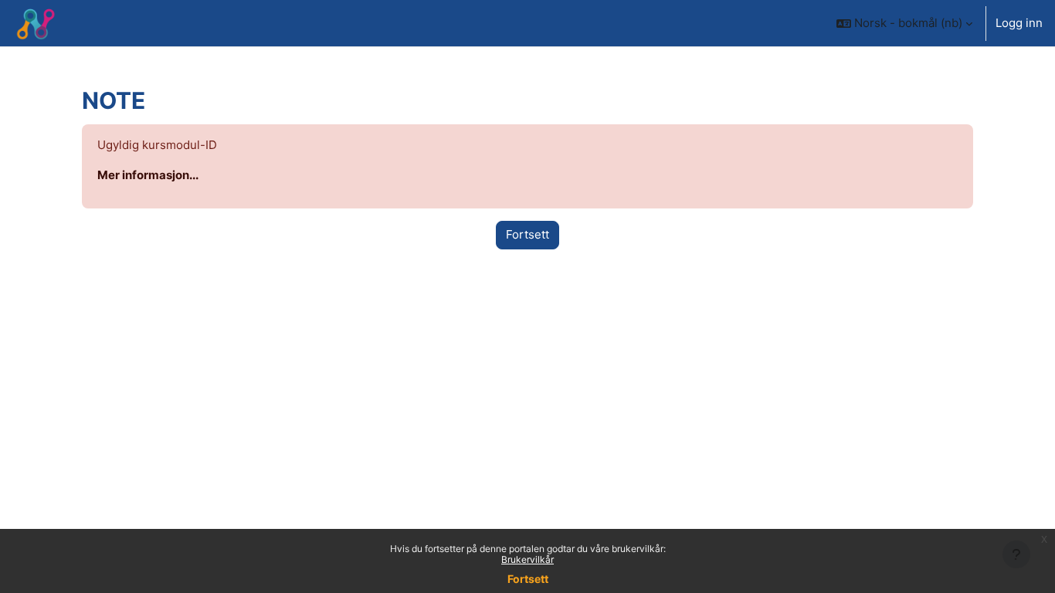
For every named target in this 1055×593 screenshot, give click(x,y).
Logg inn (1019, 22)
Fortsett (527, 578)
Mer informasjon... (147, 175)
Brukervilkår (527, 559)
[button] (904, 23)
